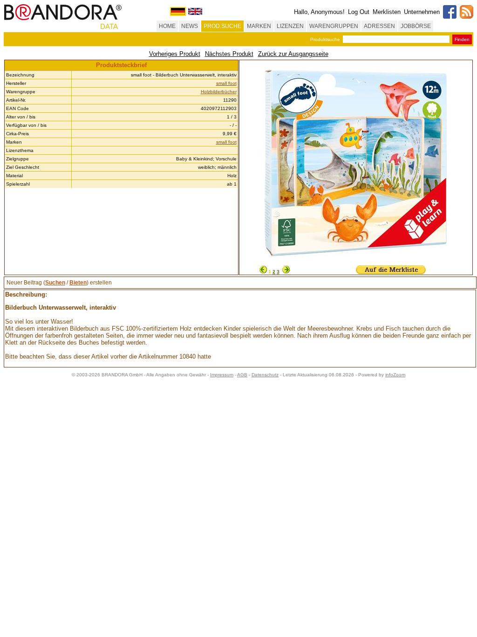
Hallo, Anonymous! (319, 11)
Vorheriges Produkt (174, 53)
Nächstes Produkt (229, 53)
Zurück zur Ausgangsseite (293, 53)
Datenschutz (265, 374)
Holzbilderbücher (219, 91)
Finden (462, 39)
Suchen (55, 282)
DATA (109, 26)
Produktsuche (325, 39)
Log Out (358, 11)
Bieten (78, 282)
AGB (242, 374)
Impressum (221, 374)
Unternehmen (422, 11)
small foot (226, 83)
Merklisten (387, 11)
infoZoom (395, 374)
